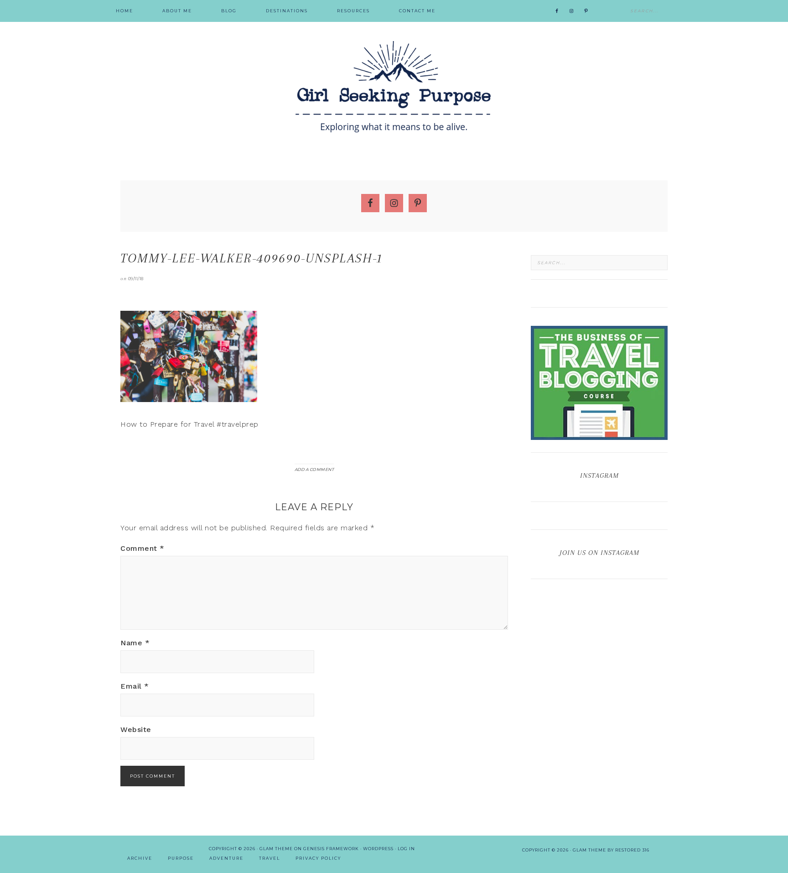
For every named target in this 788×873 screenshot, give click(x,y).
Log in (406, 848)
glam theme (589, 849)
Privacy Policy (318, 858)
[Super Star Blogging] (599, 435)
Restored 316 (632, 849)
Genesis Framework (331, 848)
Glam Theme (276, 848)
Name (135, 642)
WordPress (378, 848)
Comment (142, 548)
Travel (269, 858)
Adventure (226, 858)
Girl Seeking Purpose (394, 86)
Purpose (181, 858)
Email (134, 686)
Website (135, 729)
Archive (139, 858)
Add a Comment (314, 469)
